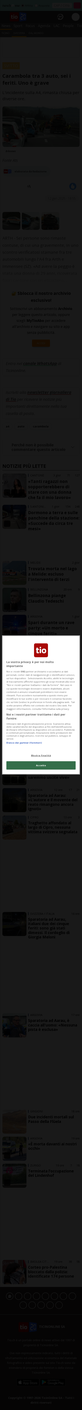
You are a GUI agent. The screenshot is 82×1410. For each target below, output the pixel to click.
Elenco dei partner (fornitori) (24, 742)
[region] (41, 705)
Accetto (41, 765)
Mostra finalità (41, 755)
